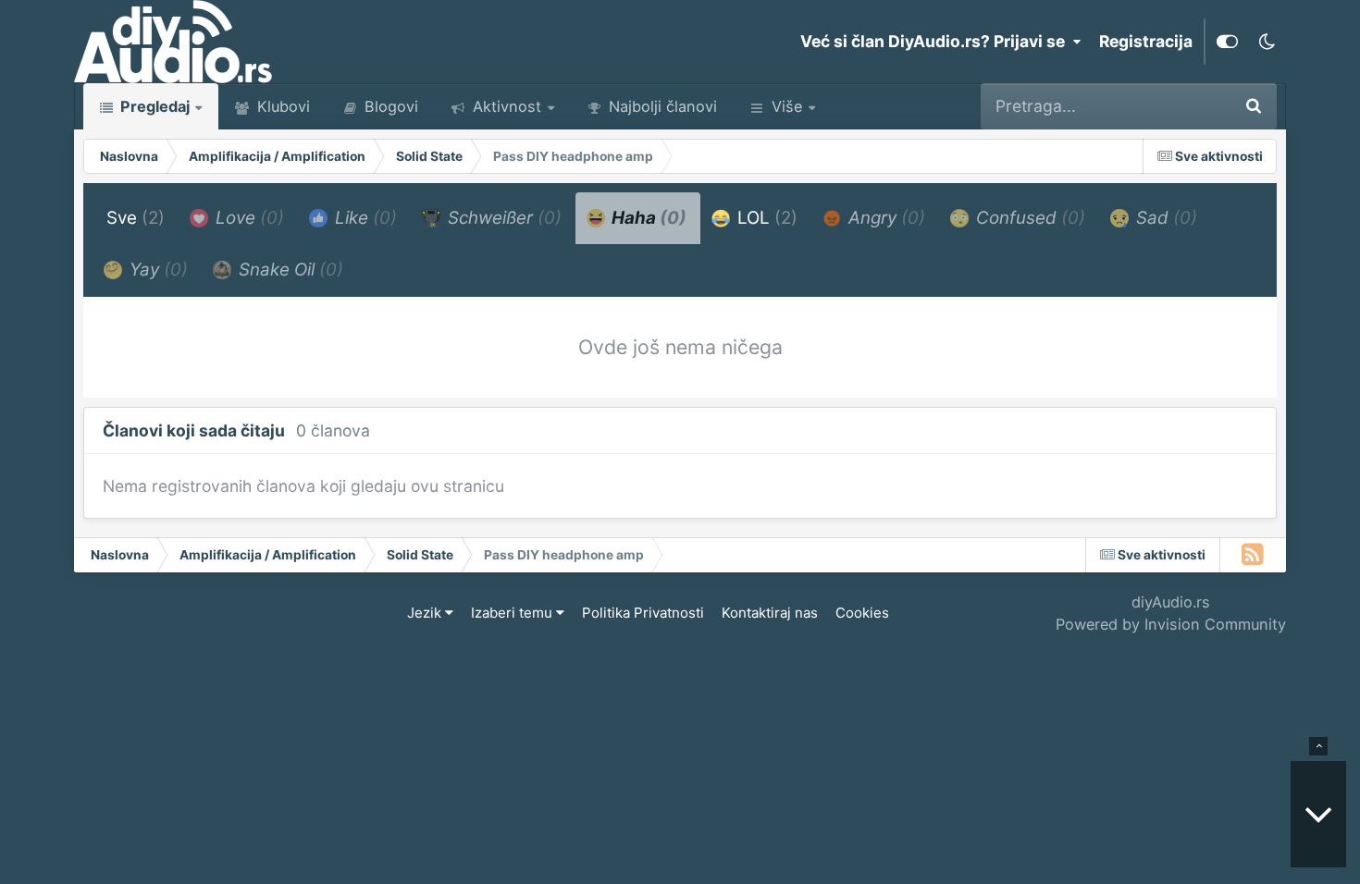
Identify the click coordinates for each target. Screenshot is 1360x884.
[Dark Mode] (1266, 41)
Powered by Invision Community (1171, 624)
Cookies (862, 612)
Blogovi (389, 106)
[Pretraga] (1253, 106)
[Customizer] (1227, 41)
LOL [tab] (765, 217)
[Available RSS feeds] (1253, 554)
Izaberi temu (513, 612)
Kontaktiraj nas (770, 612)
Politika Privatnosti (643, 612)
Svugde (1176, 106)
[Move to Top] (1318, 746)
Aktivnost (504, 106)
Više (787, 106)
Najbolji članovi (660, 106)
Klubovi (281, 106)
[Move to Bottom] (1318, 814)
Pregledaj (153, 106)
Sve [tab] (135, 217)
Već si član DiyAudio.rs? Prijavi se (936, 41)
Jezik (426, 612)
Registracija (1146, 41)
